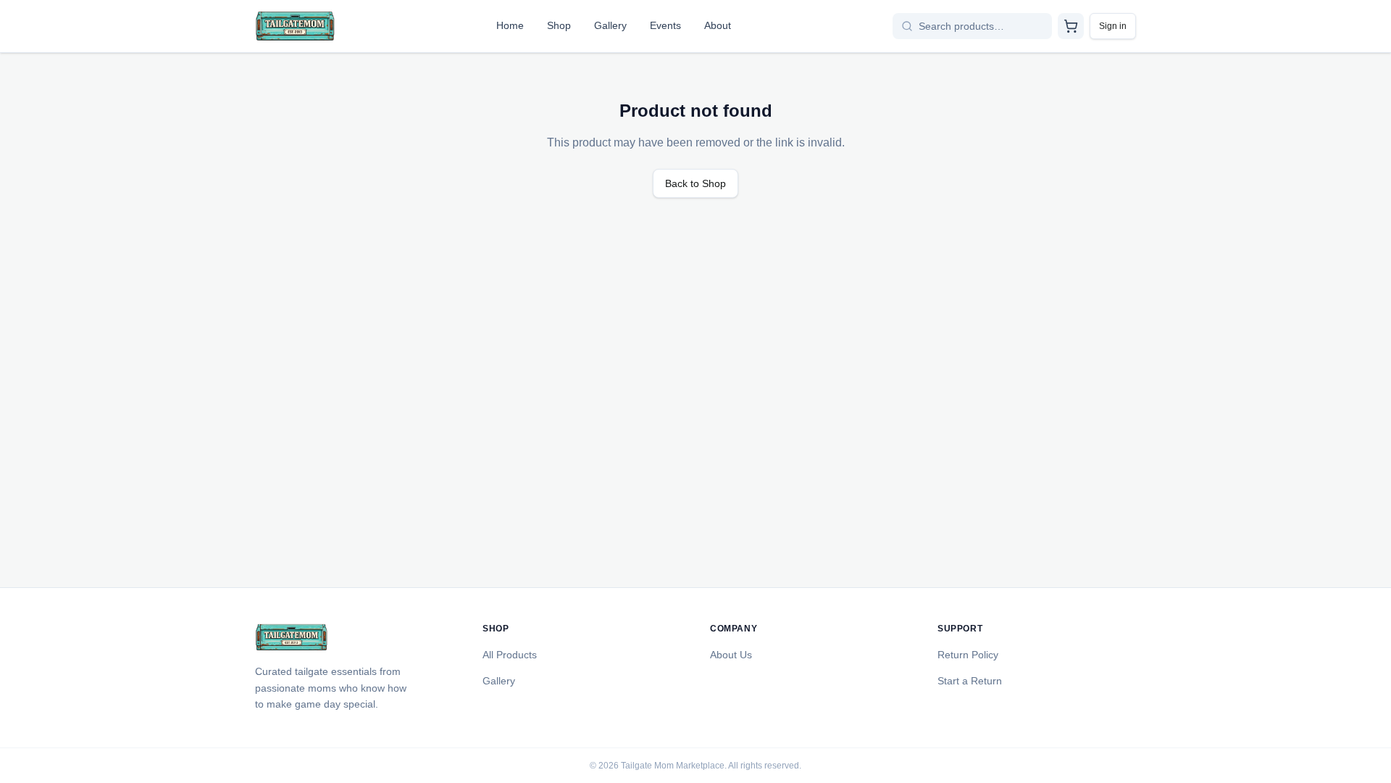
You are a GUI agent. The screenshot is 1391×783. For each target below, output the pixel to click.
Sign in (1113, 26)
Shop (559, 25)
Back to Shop (695, 183)
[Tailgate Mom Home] (295, 26)
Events (665, 25)
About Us (731, 654)
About (717, 25)
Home (510, 25)
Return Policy (967, 654)
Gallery (610, 25)
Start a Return (969, 681)
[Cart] (1071, 26)
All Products (510, 654)
